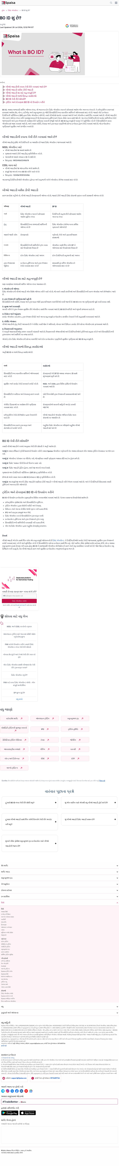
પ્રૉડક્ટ (3, 939)
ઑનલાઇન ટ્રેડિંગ (43, 718)
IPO (43, 729)
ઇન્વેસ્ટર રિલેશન (5, 914)
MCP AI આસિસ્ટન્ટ (6, 976)
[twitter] (12, 1091)
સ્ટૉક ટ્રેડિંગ (4, 941)
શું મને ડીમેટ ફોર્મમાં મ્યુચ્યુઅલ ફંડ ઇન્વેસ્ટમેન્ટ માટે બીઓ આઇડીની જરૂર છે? (27, 843)
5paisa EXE (4, 974)
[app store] (28, 1113)
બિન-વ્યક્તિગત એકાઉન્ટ (8, 1001)
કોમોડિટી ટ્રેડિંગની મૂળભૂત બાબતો (14, 728)
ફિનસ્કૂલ (3, 924)
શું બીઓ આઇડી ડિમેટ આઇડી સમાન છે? (80, 819)
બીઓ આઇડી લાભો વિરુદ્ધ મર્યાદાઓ (21, 96)
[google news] (31, 1091)
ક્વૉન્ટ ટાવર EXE (6, 987)
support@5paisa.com (18, 1078)
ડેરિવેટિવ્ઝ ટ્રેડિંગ (6, 944)
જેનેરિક (73, 740)
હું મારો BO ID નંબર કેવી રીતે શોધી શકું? (19, 802)
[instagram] (7, 1091)
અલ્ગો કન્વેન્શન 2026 (7, 917)
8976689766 (55, 1078)
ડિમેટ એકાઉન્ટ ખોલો (19, 601)
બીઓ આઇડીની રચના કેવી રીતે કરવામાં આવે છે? (26, 86)
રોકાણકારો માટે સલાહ (8, 1058)
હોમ (3, 10)
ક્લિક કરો (102, 781)
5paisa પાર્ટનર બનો (7, 996)
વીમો (43, 758)
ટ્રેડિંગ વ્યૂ (4, 982)
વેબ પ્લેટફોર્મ (4, 963)
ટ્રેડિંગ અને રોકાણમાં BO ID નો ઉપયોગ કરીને (25, 102)
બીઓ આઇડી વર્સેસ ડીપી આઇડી (19, 89)
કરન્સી (73, 749)
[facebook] (17, 1091)
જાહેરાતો (3, 935)
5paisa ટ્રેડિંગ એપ (6, 971)
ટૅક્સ (43, 740)
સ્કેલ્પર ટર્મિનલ (5, 961)
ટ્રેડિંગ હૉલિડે (73, 729)
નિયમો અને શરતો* (20, 605)
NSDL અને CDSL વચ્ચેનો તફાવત (19, 626)
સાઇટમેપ (3, 922)
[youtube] (26, 1091)
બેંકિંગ (42, 749)
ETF (73, 758)
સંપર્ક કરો (4, 1046)
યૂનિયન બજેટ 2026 (7, 932)
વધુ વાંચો (19, 699)
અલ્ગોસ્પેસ (4, 979)
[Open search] (111, 3)
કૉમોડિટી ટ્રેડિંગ (5, 947)
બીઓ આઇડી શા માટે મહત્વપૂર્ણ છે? (21, 92)
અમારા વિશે (4, 911)
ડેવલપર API (4, 984)
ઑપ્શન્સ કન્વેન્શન (6, 927)
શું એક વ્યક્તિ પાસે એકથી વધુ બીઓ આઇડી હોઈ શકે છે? (86, 802)
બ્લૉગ (2, 930)
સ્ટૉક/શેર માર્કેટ (12, 718)
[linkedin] (21, 1091)
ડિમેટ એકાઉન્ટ (58, 540)
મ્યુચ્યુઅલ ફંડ (73, 718)
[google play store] (9, 1113)
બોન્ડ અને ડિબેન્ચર (12, 758)
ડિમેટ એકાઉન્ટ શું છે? (19, 675)
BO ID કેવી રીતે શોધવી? (16, 99)
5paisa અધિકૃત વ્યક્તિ (8, 998)
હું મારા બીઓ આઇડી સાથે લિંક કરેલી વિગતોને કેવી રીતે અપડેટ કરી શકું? (28, 821)
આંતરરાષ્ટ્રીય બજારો (12, 749)
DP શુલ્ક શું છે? (19, 693)
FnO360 (3, 966)
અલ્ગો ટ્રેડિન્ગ (12, 768)
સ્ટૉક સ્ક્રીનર (5, 952)
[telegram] (3, 1091)
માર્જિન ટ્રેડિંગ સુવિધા (7, 954)
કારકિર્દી (3, 919)
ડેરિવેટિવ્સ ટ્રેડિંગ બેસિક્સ (12, 740)
